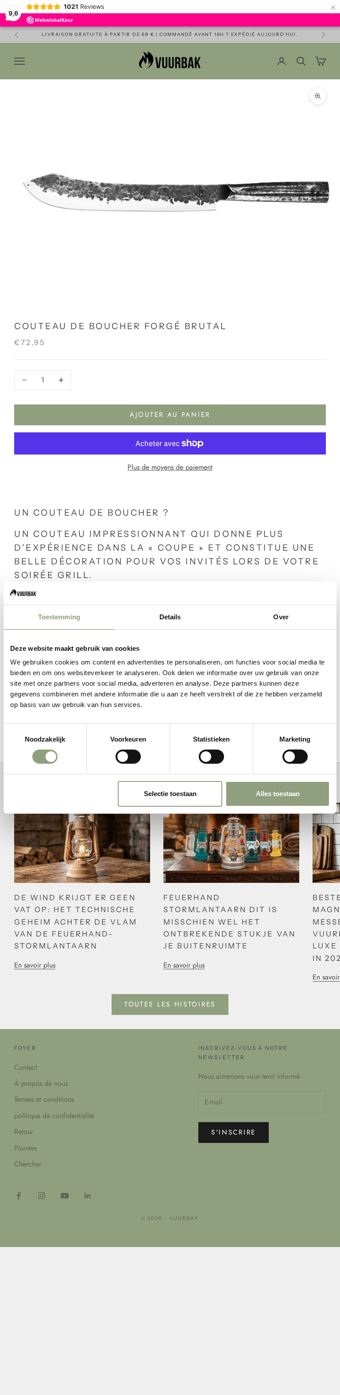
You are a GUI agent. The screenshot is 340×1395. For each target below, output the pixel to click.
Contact (25, 1067)
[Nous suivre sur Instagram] (41, 1195)
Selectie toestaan (170, 793)
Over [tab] (280, 617)
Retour (23, 1132)
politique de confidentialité (54, 1116)
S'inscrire (233, 1132)
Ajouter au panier (170, 415)
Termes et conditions (44, 1099)
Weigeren (62, 793)
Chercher (27, 1164)
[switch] (128, 757)
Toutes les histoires (170, 1004)
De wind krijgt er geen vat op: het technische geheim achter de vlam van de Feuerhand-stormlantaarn (75, 922)
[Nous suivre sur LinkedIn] (87, 1195)
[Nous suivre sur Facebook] (18, 1195)
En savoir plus (34, 965)
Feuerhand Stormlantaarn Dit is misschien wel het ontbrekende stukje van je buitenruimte (229, 922)
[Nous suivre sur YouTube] (64, 1195)
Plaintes (25, 1148)
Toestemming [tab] (59, 617)
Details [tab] (170, 617)
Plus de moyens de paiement (170, 467)
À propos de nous (41, 1083)
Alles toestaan (278, 793)
